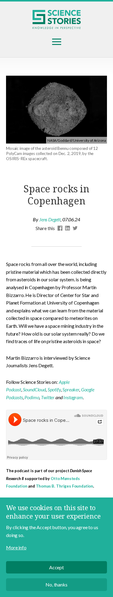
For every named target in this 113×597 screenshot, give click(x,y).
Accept (56, 567)
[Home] (56, 19)
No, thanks (56, 584)
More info (16, 547)
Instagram (73, 397)
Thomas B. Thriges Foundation (64, 486)
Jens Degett (50, 219)
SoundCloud (34, 389)
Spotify (54, 389)
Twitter (48, 397)
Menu (56, 41)
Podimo (31, 397)
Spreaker (70, 389)
